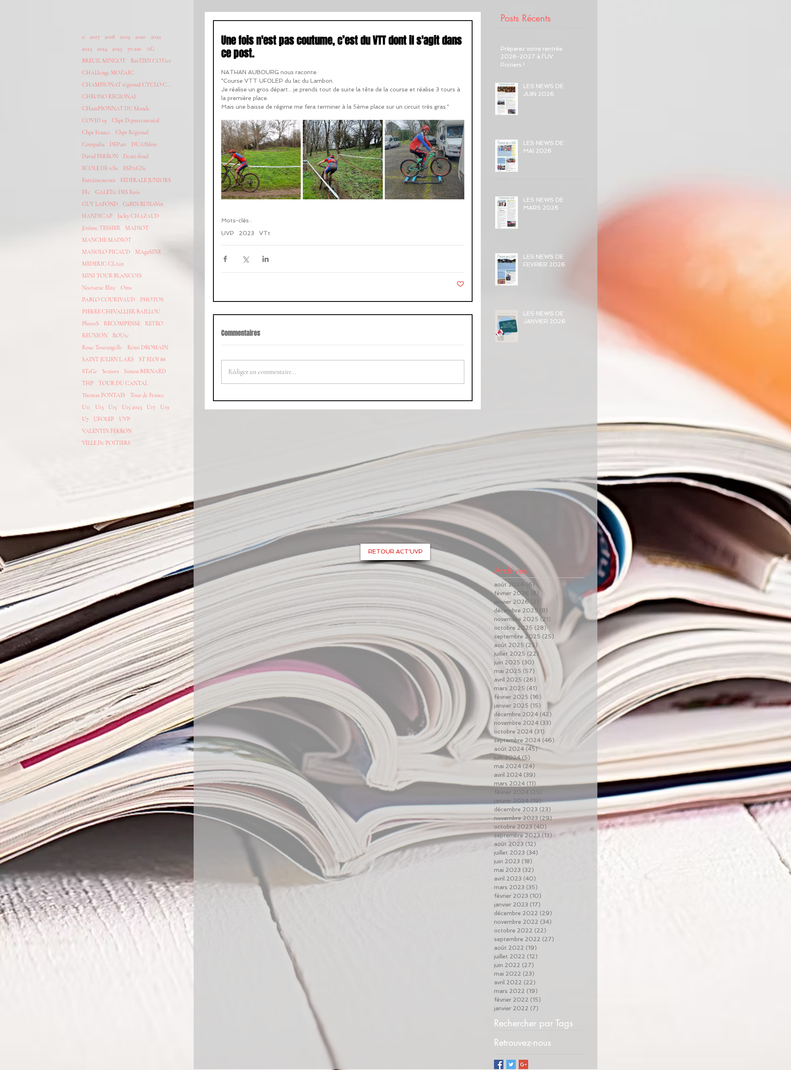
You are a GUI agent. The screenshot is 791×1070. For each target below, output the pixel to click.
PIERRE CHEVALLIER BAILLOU (121, 311)
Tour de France (147, 395)
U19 (164, 407)
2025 (117, 48)
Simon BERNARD (145, 371)
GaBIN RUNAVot (143, 204)
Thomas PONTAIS (103, 395)
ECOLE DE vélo (100, 168)
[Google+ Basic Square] (523, 1064)
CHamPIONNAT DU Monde (116, 108)
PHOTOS (152, 299)
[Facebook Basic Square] (498, 1064)
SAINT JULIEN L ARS (108, 359)
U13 (99, 407)
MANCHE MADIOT (106, 239)
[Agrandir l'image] (261, 159)
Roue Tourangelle (102, 347)
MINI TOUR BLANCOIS (112, 275)
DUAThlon (144, 144)
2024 (102, 48)
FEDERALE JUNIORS (145, 180)
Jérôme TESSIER (101, 227)
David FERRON (100, 156)
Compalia (93, 144)
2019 (125, 36)
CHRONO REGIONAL (109, 96)
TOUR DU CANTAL (123, 383)
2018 (110, 36)
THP (88, 383)
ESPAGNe (135, 168)
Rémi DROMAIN (147, 347)
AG (150, 48)
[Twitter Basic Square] (511, 1064)
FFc (86, 192)
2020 (140, 36)
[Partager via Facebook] (225, 259)
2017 (95, 36)
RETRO (154, 323)
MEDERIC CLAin (103, 263)
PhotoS (90, 323)
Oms (126, 287)
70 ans (134, 48)
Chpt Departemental (135, 120)
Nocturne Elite (99, 287)
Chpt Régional (132, 132)
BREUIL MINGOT (104, 60)
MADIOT (137, 227)
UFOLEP (104, 419)
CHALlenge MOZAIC (108, 72)
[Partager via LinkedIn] (265, 259)
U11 (86, 407)
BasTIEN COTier (151, 60)
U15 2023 (132, 407)
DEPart (118, 144)
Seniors (110, 371)
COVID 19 (94, 120)
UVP (124, 419)
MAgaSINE (148, 251)
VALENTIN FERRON (107, 431)
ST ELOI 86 (152, 359)
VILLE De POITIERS (106, 442)
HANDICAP (97, 216)
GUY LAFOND (100, 204)
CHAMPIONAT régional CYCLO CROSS (127, 84)
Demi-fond (135, 156)
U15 (112, 407)
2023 (87, 48)
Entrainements (98, 180)
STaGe (89, 371)
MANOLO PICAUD (106, 251)
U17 (151, 407)
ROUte (120, 335)
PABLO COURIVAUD (108, 299)
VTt (264, 233)
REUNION (95, 335)
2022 (156, 36)
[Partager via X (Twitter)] (245, 259)
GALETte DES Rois (117, 192)
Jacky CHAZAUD (138, 216)
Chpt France (96, 132)
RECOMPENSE (122, 323)
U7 (85, 419)
